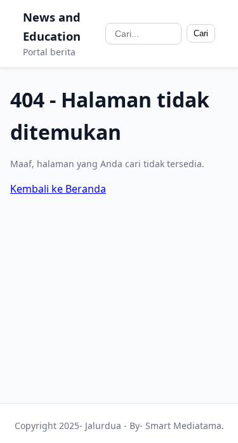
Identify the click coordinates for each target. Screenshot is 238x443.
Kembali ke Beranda (58, 189)
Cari (201, 33)
